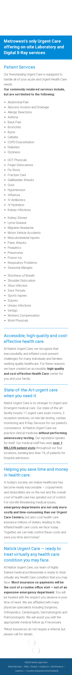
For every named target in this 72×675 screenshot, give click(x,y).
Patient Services (15, 667)
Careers (34, 667)
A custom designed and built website (42, 671)
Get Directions (57, 667)
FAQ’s (26, 667)
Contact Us (44, 667)
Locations (19, 671)
